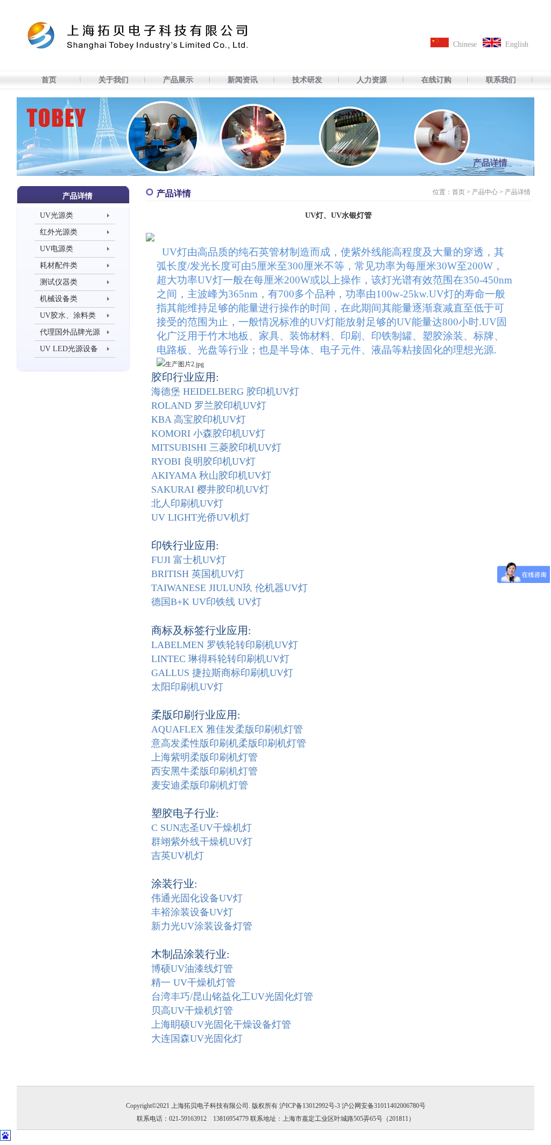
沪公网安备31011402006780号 (384, 1106)
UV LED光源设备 (69, 349)
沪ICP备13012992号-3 (309, 1106)
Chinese (465, 44)
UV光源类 (56, 215)
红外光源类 (58, 232)
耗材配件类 (58, 265)
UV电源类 (56, 249)
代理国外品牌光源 (70, 332)
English (516, 44)
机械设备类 (58, 299)
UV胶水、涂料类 (68, 315)
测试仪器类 (58, 282)
